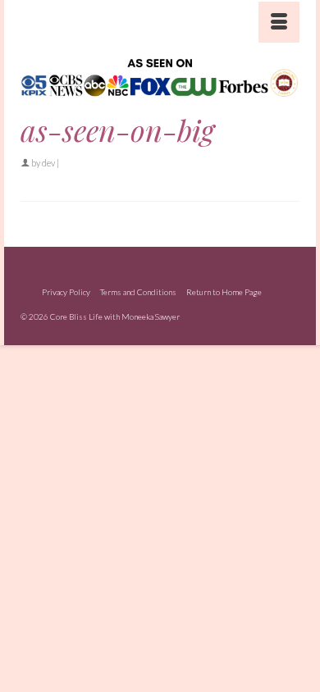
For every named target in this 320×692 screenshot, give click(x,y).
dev (48, 162)
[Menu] (278, 22)
